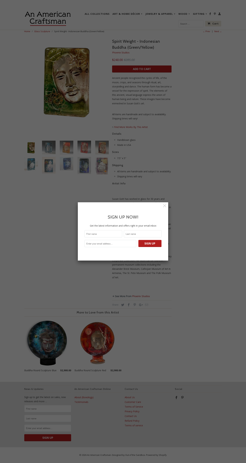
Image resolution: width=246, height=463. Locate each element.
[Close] (165, 206)
